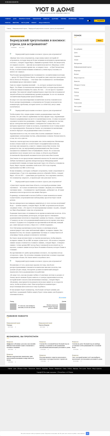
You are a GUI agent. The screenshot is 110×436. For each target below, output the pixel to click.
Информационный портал (17, 36)
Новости (46, 18)
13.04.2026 (43, 361)
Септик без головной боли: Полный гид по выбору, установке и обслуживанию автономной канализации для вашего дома (54, 345)
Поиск (77, 35)
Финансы (77, 110)
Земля (76, 60)
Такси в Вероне (44, 325)
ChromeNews (61, 372)
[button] (92, 20)
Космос (76, 74)
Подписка (100, 20)
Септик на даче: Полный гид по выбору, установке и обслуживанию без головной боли (86, 345)
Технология (37, 18)
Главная (8, 18)
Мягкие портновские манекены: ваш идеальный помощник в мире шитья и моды (20, 358)
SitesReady (14, 47)
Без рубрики (78, 49)
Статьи (81, 18)
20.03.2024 (10, 327)
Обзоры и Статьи (24, 18)
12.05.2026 (10, 362)
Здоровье (55, 18)
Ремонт (33, 22)
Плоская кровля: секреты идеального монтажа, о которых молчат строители (53, 358)
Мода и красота (44, 22)
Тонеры (9, 325)
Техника (63, 18)
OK (87, 433)
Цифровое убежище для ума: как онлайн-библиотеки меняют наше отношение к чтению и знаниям (21, 345)
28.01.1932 (21, 47)
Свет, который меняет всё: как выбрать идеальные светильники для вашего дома (87, 358)
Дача (14, 18)
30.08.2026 (10, 349)
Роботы (7, 22)
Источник (62, 297)
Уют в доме (55, 9)
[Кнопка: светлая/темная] (88, 21)
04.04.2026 (76, 361)
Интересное (73, 18)
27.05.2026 (43, 349)
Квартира (16, 22)
